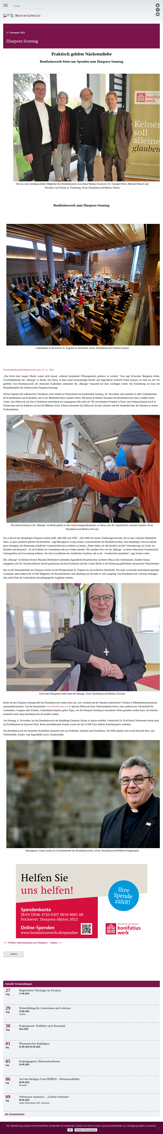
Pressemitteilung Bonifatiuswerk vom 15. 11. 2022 (28, 369)
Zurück (13, 954)
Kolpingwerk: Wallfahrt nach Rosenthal (42, 1025)
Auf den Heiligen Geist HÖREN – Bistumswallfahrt (49, 1079)
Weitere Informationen (86, 1130)
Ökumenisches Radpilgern (34, 1043)
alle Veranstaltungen (15, 1114)
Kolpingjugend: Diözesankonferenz (39, 1061)
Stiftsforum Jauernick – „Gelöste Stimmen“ (44, 1096)
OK (70, 1130)
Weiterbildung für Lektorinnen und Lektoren (45, 1008)
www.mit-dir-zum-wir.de (58, 706)
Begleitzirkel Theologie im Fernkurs (40, 990)
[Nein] (159, 1128)
